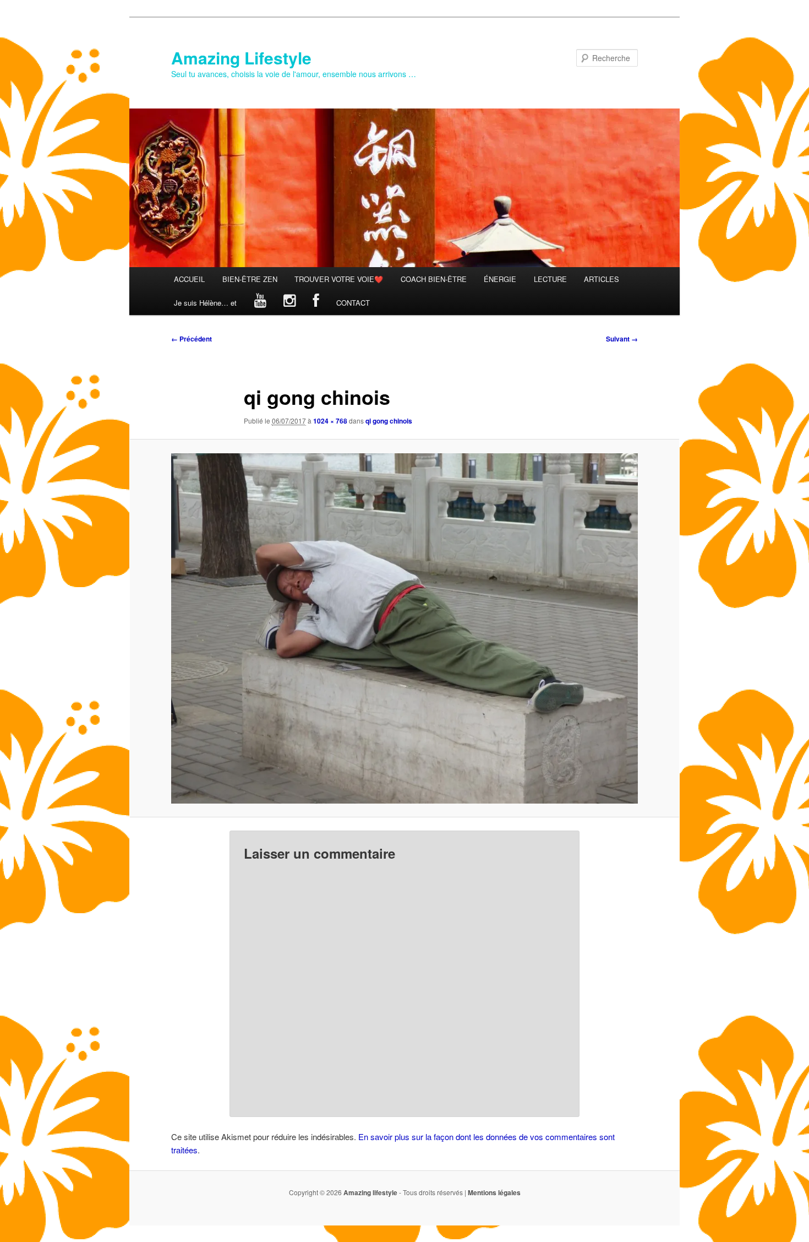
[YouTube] (260, 302)
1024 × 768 (330, 421)
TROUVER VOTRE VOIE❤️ (338, 279)
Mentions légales (494, 1192)
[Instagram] (289, 302)
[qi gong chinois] (404, 628)
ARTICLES (601, 279)
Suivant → (622, 339)
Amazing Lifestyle (241, 57)
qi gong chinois (388, 421)
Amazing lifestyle (370, 1192)
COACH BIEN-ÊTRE (434, 279)
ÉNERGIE (500, 279)
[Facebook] (316, 302)
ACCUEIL (189, 279)
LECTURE (550, 279)
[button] (404, 628)
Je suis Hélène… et (205, 302)
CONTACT (353, 302)
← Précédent (191, 339)
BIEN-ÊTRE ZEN (249, 279)
